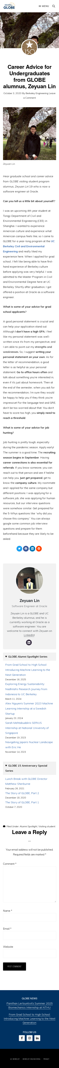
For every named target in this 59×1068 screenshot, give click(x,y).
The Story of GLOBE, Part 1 (22, 802)
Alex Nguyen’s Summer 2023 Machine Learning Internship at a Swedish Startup (29, 708)
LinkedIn (29, 635)
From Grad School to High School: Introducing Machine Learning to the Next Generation (27, 670)
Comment (9, 863)
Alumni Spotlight (28, 826)
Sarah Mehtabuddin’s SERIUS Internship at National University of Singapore (27, 728)
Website (8, 946)
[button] (54, 6)
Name (7, 910)
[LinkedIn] (29, 642)
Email (7, 928)
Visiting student (46, 826)
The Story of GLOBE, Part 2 (22, 793)
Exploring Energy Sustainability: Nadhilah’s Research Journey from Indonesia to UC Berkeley (26, 689)
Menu (45, 6)
